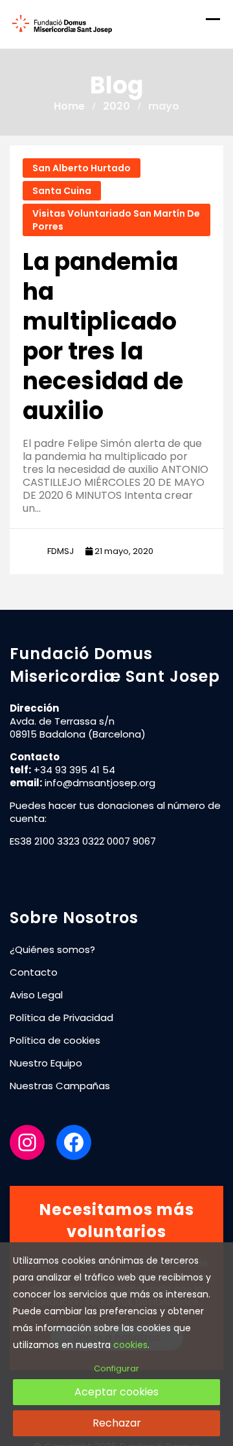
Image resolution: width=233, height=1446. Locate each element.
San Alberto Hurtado (81, 168)
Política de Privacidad (61, 1017)
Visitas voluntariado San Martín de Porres (116, 220)
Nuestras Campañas (60, 1085)
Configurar (116, 1368)
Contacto (34, 972)
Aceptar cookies (116, 1391)
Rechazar (117, 1423)
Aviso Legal (36, 995)
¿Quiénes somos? (52, 949)
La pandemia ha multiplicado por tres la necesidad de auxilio (103, 336)
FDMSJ (60, 551)
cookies (130, 1344)
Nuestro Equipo (46, 1063)
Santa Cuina (61, 190)
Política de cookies (55, 1040)
